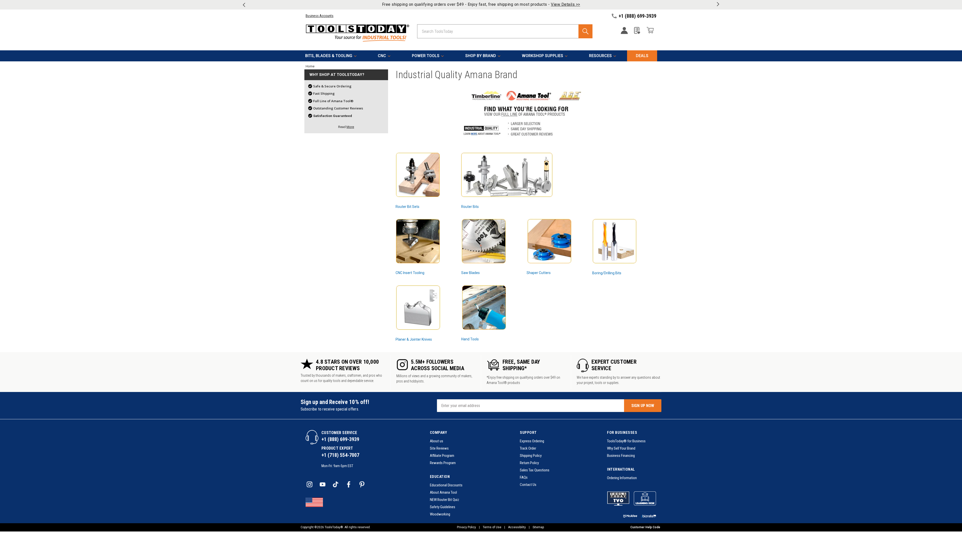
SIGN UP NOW (642, 405)
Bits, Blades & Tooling (328, 55)
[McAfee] (630, 516)
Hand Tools (470, 339)
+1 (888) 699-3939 (340, 439)
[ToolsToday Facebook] (349, 484)
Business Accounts (319, 16)
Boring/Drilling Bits (606, 273)
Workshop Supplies (542, 55)
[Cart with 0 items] (650, 31)
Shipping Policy (531, 455)
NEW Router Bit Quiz (444, 499)
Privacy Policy (466, 527)
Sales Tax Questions (534, 470)
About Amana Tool (443, 492)
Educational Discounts (446, 485)
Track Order (528, 448)
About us (436, 441)
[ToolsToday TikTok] (336, 484)
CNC (382, 55)
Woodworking (440, 514)
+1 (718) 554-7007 (340, 455)
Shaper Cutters (539, 273)
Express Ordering (532, 441)
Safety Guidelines (442, 507)
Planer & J (404, 339)
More (350, 127)
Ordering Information (622, 478)
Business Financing (621, 455)
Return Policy (529, 463)
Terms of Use (492, 527)
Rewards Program (443, 463)
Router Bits (470, 207)
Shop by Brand (480, 55)
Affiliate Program (442, 455)
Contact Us (528, 484)
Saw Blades (470, 273)
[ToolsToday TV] (618, 498)
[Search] (585, 31)
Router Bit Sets (407, 207)
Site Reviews (439, 448)
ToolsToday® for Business (626, 441)
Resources (600, 55)
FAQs (524, 477)
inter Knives (423, 339)
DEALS (642, 55)
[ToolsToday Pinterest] (362, 484)
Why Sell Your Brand (621, 448)
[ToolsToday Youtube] (323, 484)
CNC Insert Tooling (410, 273)
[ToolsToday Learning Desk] (645, 498)
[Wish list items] (637, 33)
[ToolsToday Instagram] (310, 484)
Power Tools (425, 55)
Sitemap (538, 527)
